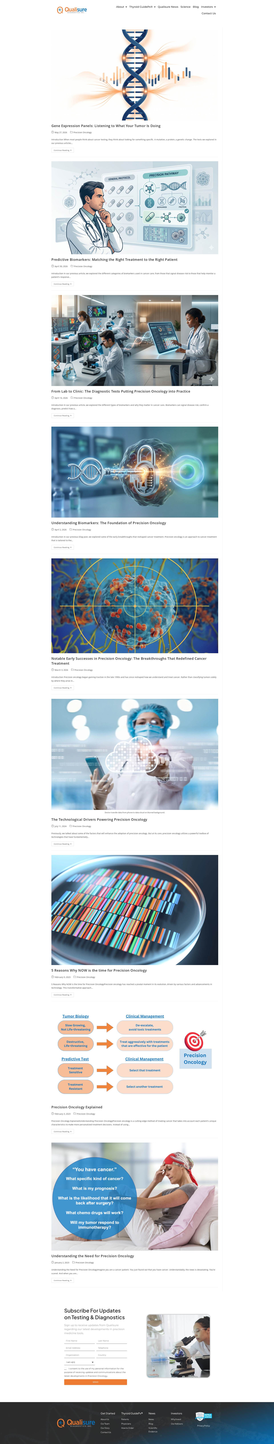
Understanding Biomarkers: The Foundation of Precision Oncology (108, 522)
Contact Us (209, 13)
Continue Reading (64, 149)
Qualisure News (168, 6)
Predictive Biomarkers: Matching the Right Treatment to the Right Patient (114, 259)
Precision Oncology (82, 132)
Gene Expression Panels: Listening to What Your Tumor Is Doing (106, 125)
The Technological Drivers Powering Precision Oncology (99, 819)
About (120, 6)
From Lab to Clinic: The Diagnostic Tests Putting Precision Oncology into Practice (120, 391)
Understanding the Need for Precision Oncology (92, 1256)
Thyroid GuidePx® (141, 6)
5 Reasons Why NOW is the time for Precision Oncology (99, 970)
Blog (196, 6)
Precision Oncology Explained (76, 1107)
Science (186, 6)
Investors (207, 6)
